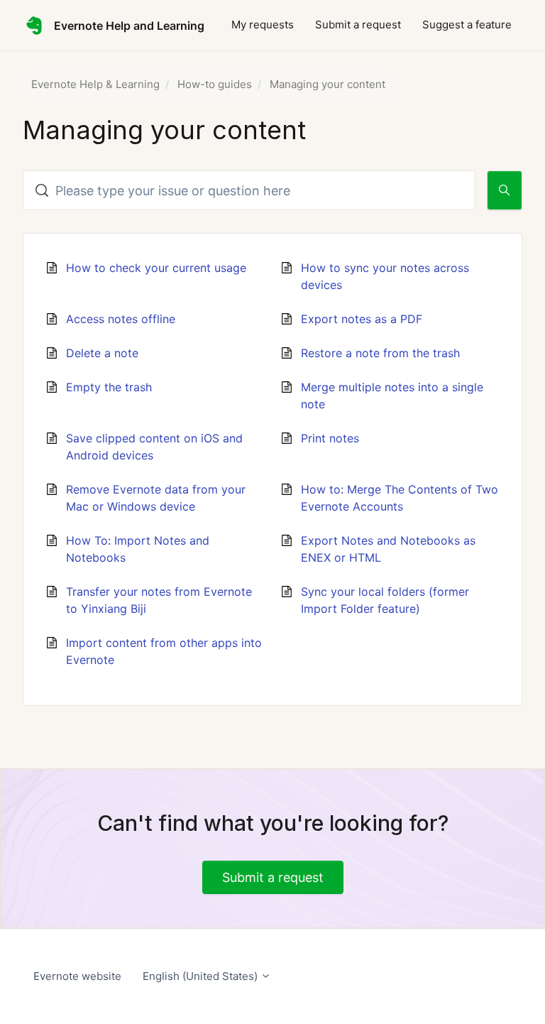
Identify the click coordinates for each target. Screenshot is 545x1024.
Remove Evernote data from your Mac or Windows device (156, 497)
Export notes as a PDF (361, 319)
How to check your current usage (156, 268)
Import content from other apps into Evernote (164, 651)
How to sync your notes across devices (385, 276)
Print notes (330, 438)
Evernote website (77, 976)
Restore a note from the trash (380, 353)
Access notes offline (120, 319)
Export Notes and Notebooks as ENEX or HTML (388, 549)
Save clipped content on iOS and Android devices (154, 446)
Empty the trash (109, 387)
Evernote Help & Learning (95, 84)
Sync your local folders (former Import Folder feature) (385, 600)
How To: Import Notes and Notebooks (137, 549)
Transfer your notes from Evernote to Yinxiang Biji (159, 600)
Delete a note (102, 353)
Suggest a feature (467, 24)
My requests (262, 24)
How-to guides (214, 84)
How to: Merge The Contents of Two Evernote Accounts (399, 497)
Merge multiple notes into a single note (392, 395)
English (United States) (201, 976)
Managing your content (327, 84)
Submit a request (358, 24)
